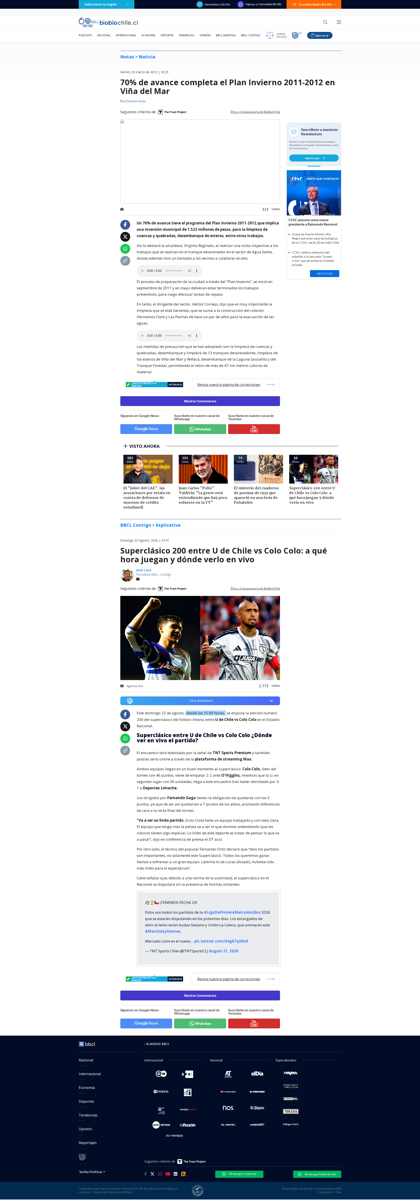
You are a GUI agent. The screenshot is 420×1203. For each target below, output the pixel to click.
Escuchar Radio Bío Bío (315, 4)
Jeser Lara (143, 570)
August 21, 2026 (223, 950)
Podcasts (85, 35)
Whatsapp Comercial (242, 1174)
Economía (149, 35)
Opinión (205, 35)
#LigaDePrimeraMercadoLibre (232, 912)
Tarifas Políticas (90, 1172)
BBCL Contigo (251, 35)
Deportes (167, 35)
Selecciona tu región (100, 4)
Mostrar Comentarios (200, 401)
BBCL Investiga (226, 35)
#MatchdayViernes (162, 931)
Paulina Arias (136, 101)
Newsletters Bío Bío (217, 4)
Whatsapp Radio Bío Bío (320, 1174)
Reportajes (88, 1142)
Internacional (126, 35)
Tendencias (186, 35)
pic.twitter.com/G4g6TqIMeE (221, 941)
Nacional (104, 35)
